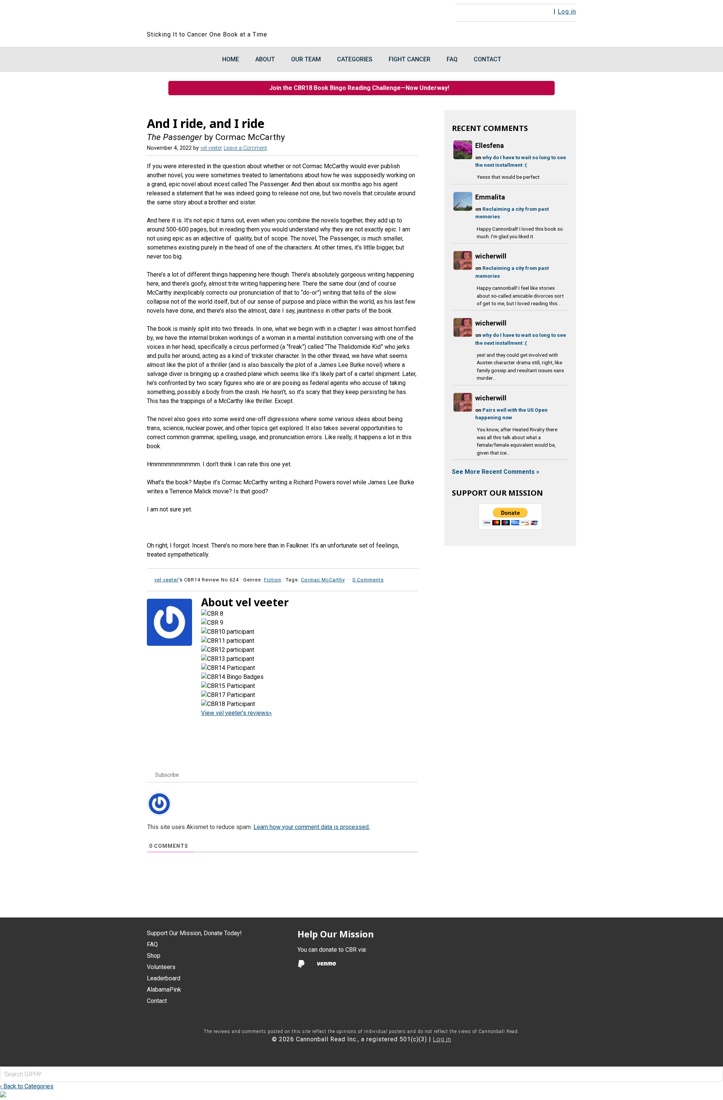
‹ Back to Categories (26, 1086)
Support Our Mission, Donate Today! (194, 933)
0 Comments (368, 580)
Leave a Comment (245, 148)
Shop (153, 955)
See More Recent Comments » (495, 471)
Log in (567, 11)
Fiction (272, 580)
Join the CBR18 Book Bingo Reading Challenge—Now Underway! (361, 87)
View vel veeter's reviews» (236, 713)
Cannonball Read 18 (238, 15)
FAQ (152, 944)
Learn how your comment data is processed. (311, 827)
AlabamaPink (164, 989)
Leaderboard (163, 978)
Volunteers (161, 967)
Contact (157, 1000)
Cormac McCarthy (323, 580)
